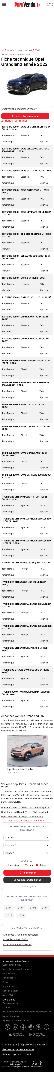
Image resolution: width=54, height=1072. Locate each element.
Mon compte (9, 1044)
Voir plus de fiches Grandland (27, 820)
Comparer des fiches (29, 879)
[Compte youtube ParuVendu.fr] (46, 1027)
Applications (8, 986)
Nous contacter (10, 990)
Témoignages (9, 977)
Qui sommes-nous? (11, 964)
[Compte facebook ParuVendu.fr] (23, 1027)
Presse (5, 982)
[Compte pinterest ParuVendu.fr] (38, 1027)
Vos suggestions (10, 1003)
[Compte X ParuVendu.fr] (7, 1027)
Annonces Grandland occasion (20, 934)
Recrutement (8, 973)
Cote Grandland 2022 (15, 939)
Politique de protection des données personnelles (26, 1011)
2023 (45, 908)
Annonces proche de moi (16, 1054)
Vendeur (29, 865)
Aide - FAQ (7, 995)
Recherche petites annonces (18, 1049)
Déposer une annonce (32, 1044)
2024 (33, 908)
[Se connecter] (50, 4)
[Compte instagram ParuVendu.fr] (31, 1027)
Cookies (6, 1007)
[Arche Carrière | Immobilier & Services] (37, 1064)
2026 (9, 908)
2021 (21, 915)
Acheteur (14, 865)
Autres (43, 865)
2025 (21, 908)
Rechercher (29, 872)
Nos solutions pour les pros (15, 969)
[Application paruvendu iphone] (16, 1034)
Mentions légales (10, 1016)
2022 (9, 915)
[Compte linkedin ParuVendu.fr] (15, 1027)
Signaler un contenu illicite (15, 1020)
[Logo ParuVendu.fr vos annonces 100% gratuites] (27, 8)
